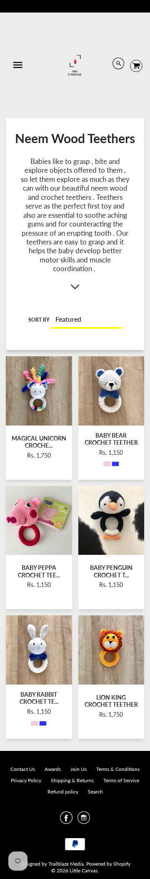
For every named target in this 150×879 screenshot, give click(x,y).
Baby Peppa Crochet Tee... (39, 571)
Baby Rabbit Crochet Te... (39, 698)
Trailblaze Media (66, 864)
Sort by (39, 320)
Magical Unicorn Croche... (39, 442)
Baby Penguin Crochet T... (111, 571)
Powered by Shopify (108, 864)
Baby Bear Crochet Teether (111, 439)
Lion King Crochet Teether (111, 701)
